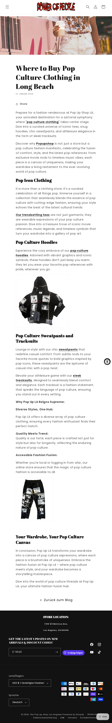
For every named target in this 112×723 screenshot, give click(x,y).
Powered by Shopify (73, 714)
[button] (7, 7)
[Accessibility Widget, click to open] (107, 361)
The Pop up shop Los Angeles (46, 714)
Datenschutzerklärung (45, 717)
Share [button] (23, 104)
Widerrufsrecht (95, 714)
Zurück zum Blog (58, 600)
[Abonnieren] (57, 652)
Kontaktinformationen (91, 717)
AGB (62, 717)
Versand (72, 717)
